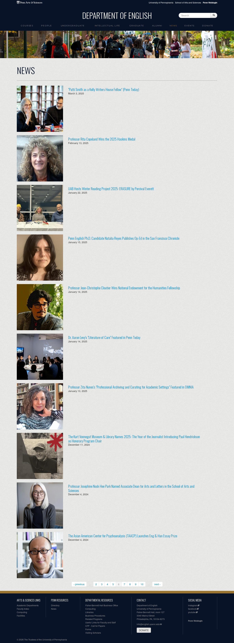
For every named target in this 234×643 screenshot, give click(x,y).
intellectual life (107, 25)
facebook (192, 608)
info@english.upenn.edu (148, 624)
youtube (192, 612)
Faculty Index (23, 608)
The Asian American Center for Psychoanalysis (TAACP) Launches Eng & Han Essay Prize (122, 535)
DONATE (144, 630)
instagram (192, 605)
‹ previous (79, 584)
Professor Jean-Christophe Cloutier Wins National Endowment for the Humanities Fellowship (124, 287)
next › (157, 584)
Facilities (21, 615)
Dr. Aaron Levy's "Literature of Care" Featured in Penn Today (104, 337)
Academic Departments (28, 605)
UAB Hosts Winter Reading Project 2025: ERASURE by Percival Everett (111, 188)
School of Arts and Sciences (188, 2)
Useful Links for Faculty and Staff (100, 622)
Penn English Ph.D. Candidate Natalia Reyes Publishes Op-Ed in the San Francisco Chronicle (123, 238)
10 (142, 584)
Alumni (157, 25)
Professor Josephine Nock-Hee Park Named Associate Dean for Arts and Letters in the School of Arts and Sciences (131, 488)
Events (189, 25)
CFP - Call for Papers (95, 625)
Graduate (136, 25)
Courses (27, 25)
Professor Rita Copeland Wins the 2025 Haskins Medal (101, 139)
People (46, 25)
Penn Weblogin (195, 620)
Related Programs (93, 619)
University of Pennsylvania (161, 2)
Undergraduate (73, 25)
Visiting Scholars (93, 632)
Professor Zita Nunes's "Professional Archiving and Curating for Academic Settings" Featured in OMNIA (131, 387)
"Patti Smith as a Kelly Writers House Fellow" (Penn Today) (103, 89)
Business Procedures (95, 615)
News (173, 25)
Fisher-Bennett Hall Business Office (101, 605)
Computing (22, 612)
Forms (88, 629)
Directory (55, 605)
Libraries (89, 612)
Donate (207, 25)
